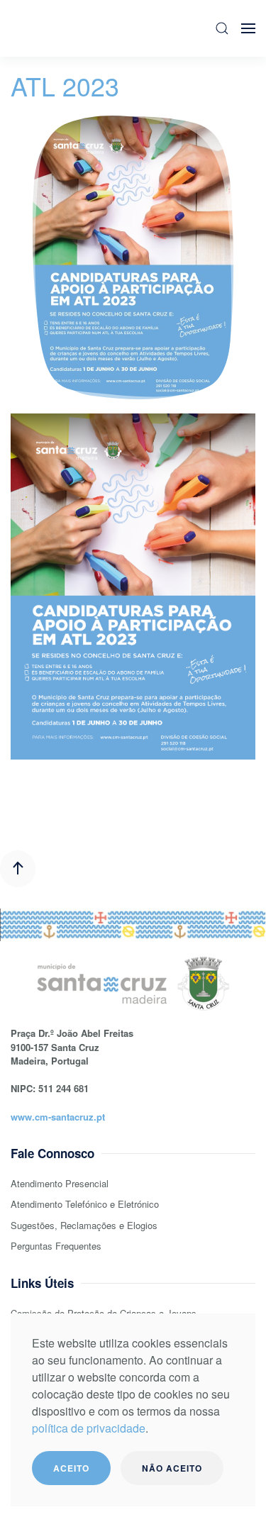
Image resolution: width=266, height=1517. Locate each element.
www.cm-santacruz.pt (58, 1116)
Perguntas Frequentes (56, 1245)
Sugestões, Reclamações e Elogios (84, 1225)
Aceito (71, 1468)
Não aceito (172, 1468)
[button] (222, 28)
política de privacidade (88, 1428)
